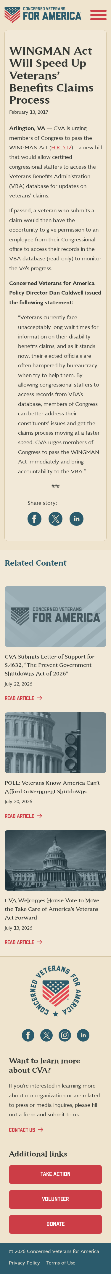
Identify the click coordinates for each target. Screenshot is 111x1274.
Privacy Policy (24, 1263)
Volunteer (65, 1203)
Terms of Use (60, 1263)
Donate (65, 1227)
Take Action (55, 1174)
